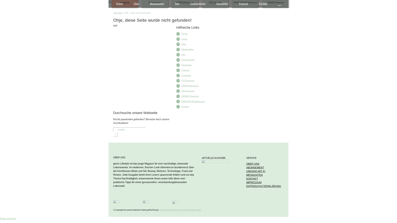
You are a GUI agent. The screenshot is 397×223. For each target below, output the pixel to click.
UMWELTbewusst (190, 96)
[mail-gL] (175, 202)
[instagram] (116, 201)
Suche (184, 34)
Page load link (8, 218)
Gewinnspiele (188, 60)
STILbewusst (187, 80)
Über (183, 44)
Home (184, 39)
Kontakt (185, 106)
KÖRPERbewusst (189, 86)
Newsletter (186, 65)
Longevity (186, 75)
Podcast (185, 70)
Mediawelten (187, 49)
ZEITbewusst (187, 91)
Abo (183, 54)
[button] (279, 4)
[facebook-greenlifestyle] (146, 201)
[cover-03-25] (216, 161)
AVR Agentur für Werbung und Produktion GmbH (180, 210)
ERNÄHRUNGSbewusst (193, 101)
